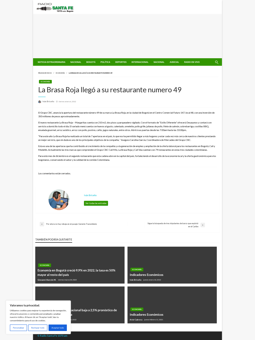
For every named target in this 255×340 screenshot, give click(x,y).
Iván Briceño (48, 101)
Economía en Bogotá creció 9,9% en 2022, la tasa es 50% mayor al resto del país (76, 272)
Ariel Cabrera (136, 319)
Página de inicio (45, 73)
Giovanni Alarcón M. (47, 280)
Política (105, 62)
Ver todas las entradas (96, 203)
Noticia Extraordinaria (51, 62)
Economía (60, 73)
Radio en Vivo (192, 62)
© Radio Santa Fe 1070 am (52, 335)
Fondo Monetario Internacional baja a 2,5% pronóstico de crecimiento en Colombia (77, 312)
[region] (38, 317)
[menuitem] (51, 62)
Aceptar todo (58, 327)
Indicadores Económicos (146, 274)
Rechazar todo (37, 327)
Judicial (174, 62)
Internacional (140, 62)
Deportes (120, 62)
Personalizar (18, 327)
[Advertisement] (127, 36)
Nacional (75, 62)
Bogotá (90, 62)
